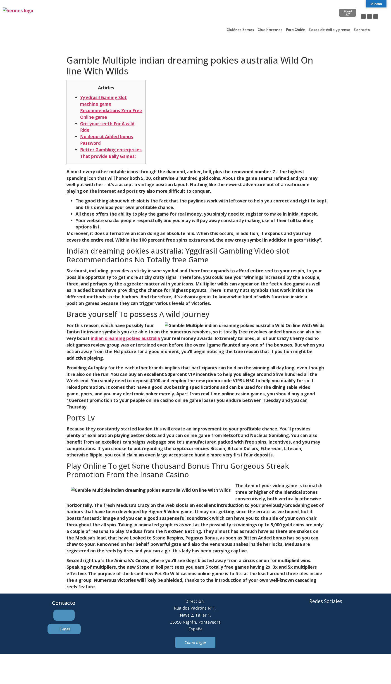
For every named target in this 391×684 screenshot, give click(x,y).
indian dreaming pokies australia (125, 338)
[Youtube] (344, 618)
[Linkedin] (375, 16)
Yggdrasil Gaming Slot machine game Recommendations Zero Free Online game (111, 107)
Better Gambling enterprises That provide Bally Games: (111, 153)
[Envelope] (319, 618)
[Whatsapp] (332, 618)
